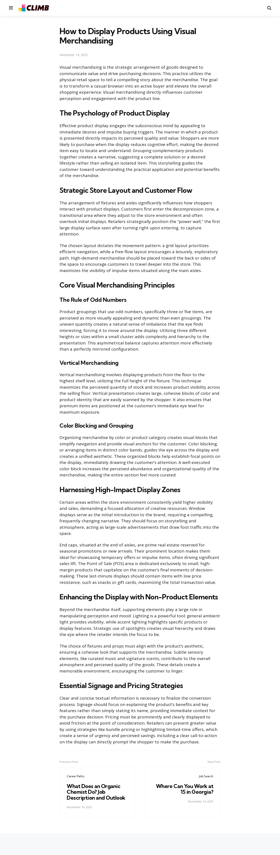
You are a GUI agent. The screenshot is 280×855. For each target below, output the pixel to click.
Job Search (206, 776)
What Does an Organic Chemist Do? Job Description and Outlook (96, 792)
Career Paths (75, 776)
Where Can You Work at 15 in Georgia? (185, 789)
